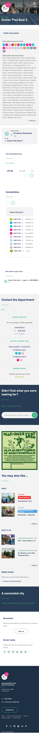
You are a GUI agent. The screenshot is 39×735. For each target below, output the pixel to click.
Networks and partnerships (14, 716)
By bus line (5, 17)
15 (18, 360)
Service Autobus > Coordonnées (19, 346)
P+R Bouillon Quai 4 (19, 356)
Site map (26, 716)
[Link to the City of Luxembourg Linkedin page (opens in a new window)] (21, 651)
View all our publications (12, 581)
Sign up (21, 631)
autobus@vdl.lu (19, 327)
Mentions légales (6, 717)
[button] (26, 175)
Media (3, 716)
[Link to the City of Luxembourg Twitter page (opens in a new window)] (8, 651)
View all (33, 120)
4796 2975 (21, 331)
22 (19, 353)
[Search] (34, 415)
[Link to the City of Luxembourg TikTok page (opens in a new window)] (25, 651)
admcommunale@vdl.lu (12, 702)
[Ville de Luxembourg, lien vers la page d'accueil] (6, 12)
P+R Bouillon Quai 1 (19, 350)
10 (16, 353)
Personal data (16, 717)
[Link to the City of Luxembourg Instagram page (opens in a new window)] (13, 651)
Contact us (10, 710)
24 (22, 353)
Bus (3, 310)
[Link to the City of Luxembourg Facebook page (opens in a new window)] (4, 651)
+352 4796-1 (8, 699)
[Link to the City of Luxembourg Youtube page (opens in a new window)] (17, 651)
